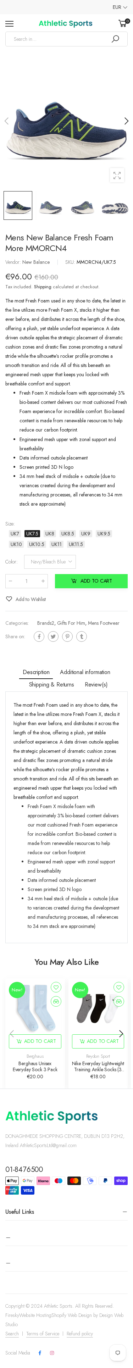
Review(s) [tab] (96, 684)
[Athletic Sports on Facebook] (39, 1353)
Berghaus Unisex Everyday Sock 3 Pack (35, 1066)
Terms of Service (42, 1333)
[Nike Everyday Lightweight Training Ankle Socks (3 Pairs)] (98, 1008)
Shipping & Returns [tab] (51, 684)
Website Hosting (35, 1315)
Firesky (12, 1315)
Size (10, 523)
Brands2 (45, 622)
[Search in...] (115, 39)
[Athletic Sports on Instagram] (51, 1353)
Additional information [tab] (85, 672)
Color (11, 561)
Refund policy (80, 1333)
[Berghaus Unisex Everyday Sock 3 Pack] (35, 1008)
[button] (126, 121)
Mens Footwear (104, 622)
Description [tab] (36, 672)
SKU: (71, 262)
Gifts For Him (71, 622)
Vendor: (13, 262)
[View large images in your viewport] (117, 175)
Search (12, 1333)
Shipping (42, 286)
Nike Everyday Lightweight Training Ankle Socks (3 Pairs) (98, 1069)
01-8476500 (24, 1169)
